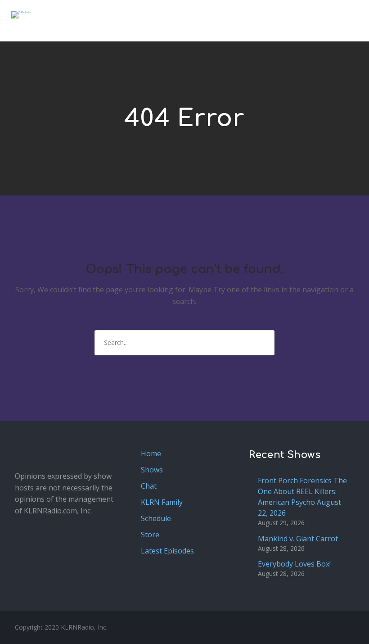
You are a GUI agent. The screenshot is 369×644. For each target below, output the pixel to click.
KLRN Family (162, 502)
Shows (152, 470)
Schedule (156, 518)
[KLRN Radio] (21, 15)
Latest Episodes (167, 551)
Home (151, 453)
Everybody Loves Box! (294, 564)
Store (150, 535)
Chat (149, 486)
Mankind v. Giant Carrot (298, 539)
